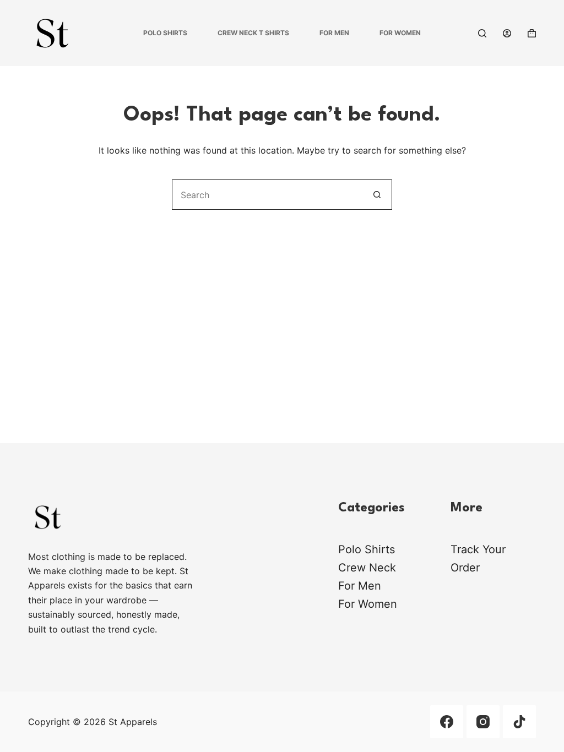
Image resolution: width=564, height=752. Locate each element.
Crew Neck (367, 567)
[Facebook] (446, 721)
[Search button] (377, 194)
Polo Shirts (165, 33)
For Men (334, 33)
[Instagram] (483, 721)
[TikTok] (519, 721)
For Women (400, 33)
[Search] (482, 33)
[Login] (507, 33)
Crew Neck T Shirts (253, 33)
